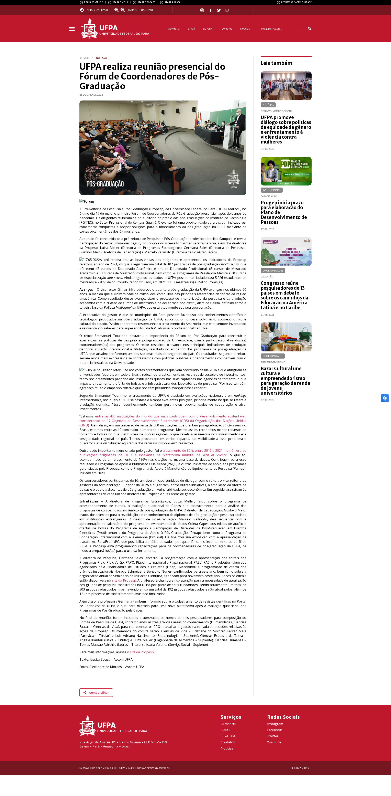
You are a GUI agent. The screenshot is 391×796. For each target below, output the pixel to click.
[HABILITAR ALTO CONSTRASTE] (83, 10)
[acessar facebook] (211, 10)
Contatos (227, 28)
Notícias (245, 28)
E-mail (191, 28)
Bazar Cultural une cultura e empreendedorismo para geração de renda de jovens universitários (285, 381)
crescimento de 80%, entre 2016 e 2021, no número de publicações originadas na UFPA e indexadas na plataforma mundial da (162, 452)
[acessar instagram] (202, 10)
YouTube (274, 742)
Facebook (274, 730)
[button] (71, 29)
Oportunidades (273, 270)
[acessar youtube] (227, 10)
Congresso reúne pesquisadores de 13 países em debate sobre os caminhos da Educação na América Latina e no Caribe (284, 295)
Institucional (272, 190)
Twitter (272, 736)
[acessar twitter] (219, 10)
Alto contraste (97, 10)
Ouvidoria (174, 28)
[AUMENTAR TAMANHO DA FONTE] (124, 10)
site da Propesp (124, 580)
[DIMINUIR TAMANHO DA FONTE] (117, 10)
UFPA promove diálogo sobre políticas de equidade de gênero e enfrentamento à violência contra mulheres (286, 130)
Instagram (275, 724)
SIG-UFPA (208, 28)
